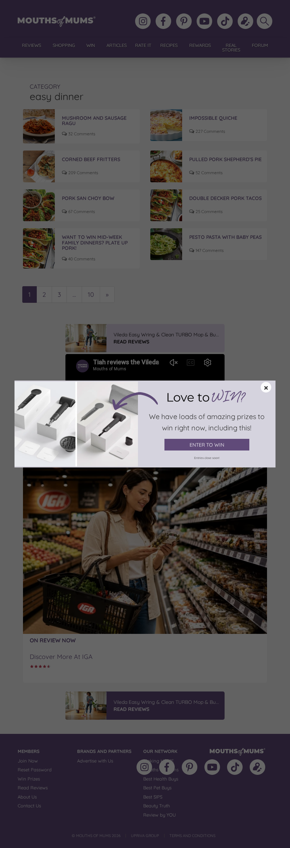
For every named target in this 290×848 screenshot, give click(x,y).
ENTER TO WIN (207, 445)
